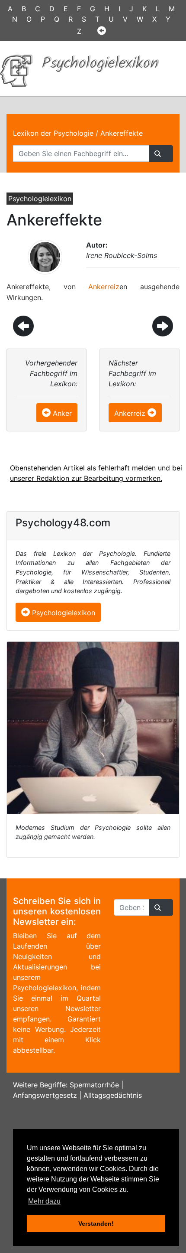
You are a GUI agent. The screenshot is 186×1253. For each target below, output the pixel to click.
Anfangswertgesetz (45, 1095)
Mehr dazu (44, 1201)
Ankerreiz (103, 286)
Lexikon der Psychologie (53, 133)
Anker (62, 413)
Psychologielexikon (62, 612)
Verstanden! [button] (96, 1223)
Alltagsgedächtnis (112, 1095)
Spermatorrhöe (94, 1084)
